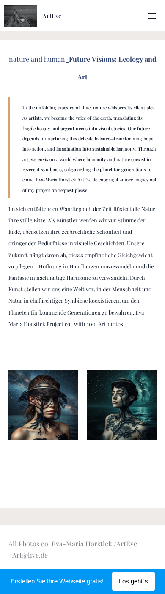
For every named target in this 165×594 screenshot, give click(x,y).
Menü (152, 15)
